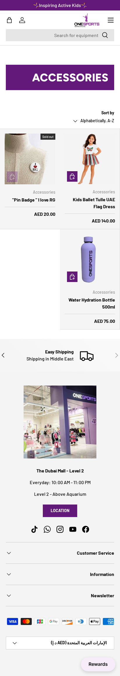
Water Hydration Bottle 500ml (91, 303)
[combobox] (60, 35)
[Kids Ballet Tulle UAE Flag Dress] (90, 159)
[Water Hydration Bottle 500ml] (90, 259)
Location (60, 510)
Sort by (107, 112)
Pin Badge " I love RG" (33, 199)
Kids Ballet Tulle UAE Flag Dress (94, 203)
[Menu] (110, 20)
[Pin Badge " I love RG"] (30, 159)
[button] (9, 20)
